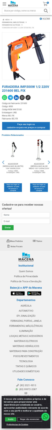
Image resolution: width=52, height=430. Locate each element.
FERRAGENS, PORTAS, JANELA (26, 321)
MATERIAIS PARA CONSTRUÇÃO (26, 351)
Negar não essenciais (29, 419)
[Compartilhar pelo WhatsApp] (4, 97)
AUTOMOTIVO (26, 310)
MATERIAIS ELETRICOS (26, 341)
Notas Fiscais (16, 246)
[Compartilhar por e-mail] (22, 97)
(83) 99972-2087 (28, 389)
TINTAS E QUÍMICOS (26, 366)
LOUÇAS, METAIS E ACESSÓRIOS (26, 336)
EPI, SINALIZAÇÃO (26, 316)
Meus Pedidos (16, 241)
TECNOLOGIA (26, 361)
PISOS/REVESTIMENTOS (26, 356)
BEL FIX (11, 116)
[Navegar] (3, 162)
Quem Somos (26, 271)
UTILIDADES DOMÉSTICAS (26, 371)
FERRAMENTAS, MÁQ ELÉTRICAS (26, 326)
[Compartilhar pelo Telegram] (10, 97)
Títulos (39, 241)
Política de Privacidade (26, 276)
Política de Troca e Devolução (26, 281)
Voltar (46, 19)
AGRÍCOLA (26, 305)
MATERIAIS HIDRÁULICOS (26, 346)
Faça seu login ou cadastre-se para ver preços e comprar (26, 126)
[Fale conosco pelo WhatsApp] (45, 417)
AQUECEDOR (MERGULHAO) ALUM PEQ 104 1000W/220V (13, 166)
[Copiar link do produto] (28, 97)
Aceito (10, 419)
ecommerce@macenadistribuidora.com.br (26, 396)
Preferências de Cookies (17, 424)
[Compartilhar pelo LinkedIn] (16, 97)
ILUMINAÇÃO (26, 331)
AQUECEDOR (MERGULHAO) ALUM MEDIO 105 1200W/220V (39, 166)
